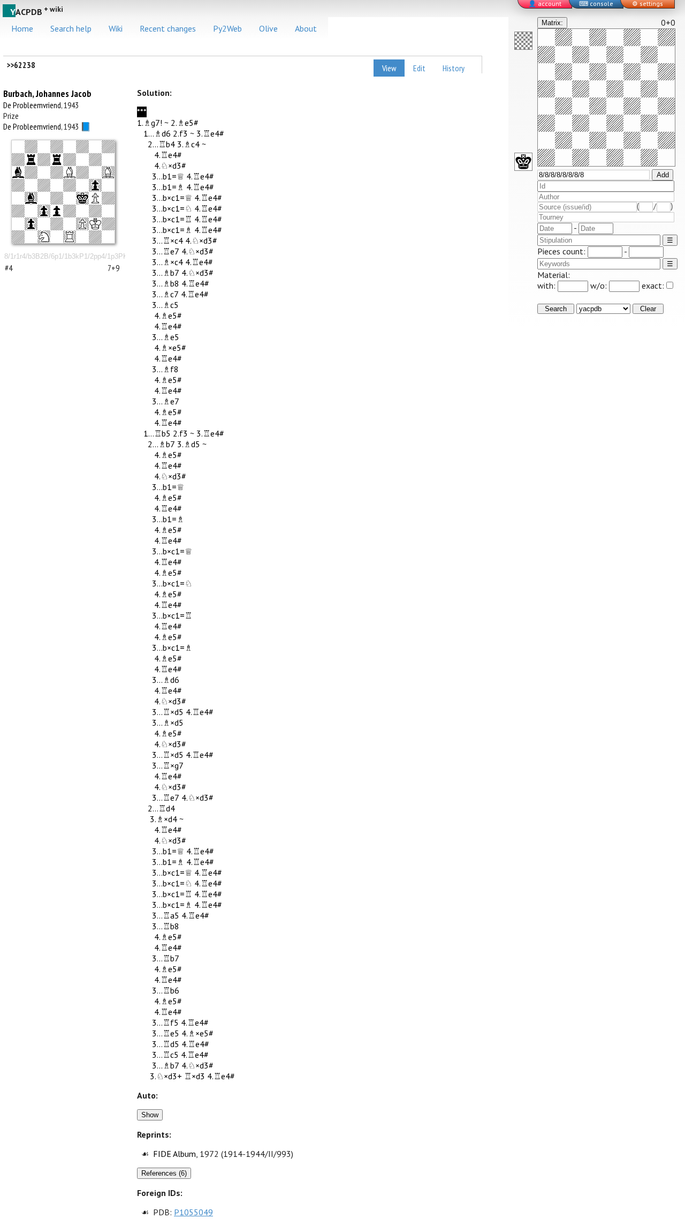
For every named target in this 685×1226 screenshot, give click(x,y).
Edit (419, 68)
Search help (71, 28)
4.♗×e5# (170, 347)
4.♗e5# (168, 315)
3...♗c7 (165, 294)
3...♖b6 (165, 990)
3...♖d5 (165, 1044)
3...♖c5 (165, 1054)
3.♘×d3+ (166, 1076)
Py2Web (227, 28)
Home (22, 28)
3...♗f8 (165, 369)
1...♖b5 (157, 433)
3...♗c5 (165, 304)
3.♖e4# (210, 133)
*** (142, 112)
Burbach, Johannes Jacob (47, 93)
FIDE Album (174, 1153)
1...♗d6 (157, 133)
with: (547, 285)
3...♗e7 (165, 401)
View (389, 68)
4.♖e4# (168, 154)
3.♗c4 (188, 144)
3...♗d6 (165, 679)
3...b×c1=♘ (172, 208)
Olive (268, 28)
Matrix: (552, 23)
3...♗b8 (165, 283)
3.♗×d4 (163, 819)
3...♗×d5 (168, 722)
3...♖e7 (165, 251)
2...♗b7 (161, 444)
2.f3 (180, 133)
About (306, 28)
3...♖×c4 (167, 240)
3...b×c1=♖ (172, 219)
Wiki (116, 28)
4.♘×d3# (170, 165)
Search (556, 309)
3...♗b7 (165, 272)
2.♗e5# (185, 122)
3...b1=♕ (168, 176)
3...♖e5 (165, 1033)
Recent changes (168, 28)
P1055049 (193, 1212)
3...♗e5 (165, 337)
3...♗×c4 (167, 262)
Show (149, 1115)
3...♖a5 (165, 915)
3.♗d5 (188, 444)
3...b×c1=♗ (172, 229)
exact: (653, 285)
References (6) (164, 1173)
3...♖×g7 (168, 765)
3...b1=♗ (168, 187)
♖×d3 (194, 1076)
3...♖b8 (165, 926)
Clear (648, 309)
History (454, 68)
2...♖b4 (161, 144)
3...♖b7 (165, 958)
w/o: (599, 285)
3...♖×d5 (168, 711)
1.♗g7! (149, 122)
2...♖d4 (161, 808)
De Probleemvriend (32, 105)
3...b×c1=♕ (172, 197)
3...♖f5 (165, 1022)
